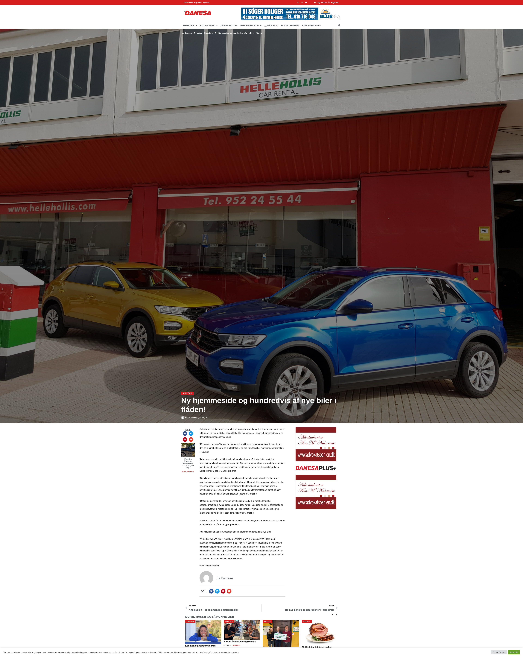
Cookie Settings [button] (499, 652)
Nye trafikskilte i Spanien (314, 642)
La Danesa (187, 33)
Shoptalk (208, 33)
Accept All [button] (514, 652)
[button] (190, 26)
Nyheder (198, 33)
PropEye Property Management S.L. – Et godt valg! (188, 463)
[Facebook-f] (298, 2)
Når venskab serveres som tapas (280, 646)
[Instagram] (302, 2)
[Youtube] (306, 2)
